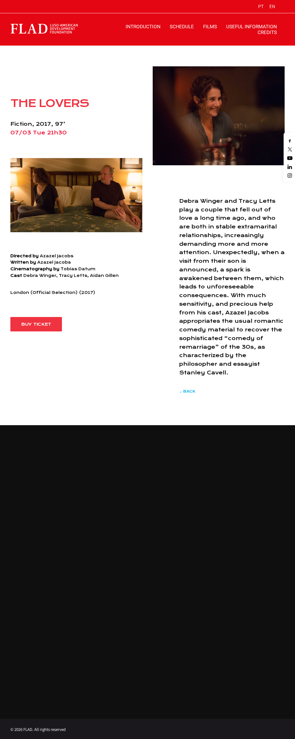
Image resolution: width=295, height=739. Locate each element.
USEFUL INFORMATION (251, 26)
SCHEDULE (182, 26)
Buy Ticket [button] (36, 324)
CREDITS (267, 32)
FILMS (210, 26)
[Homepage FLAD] (52, 28)
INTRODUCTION (143, 26)
